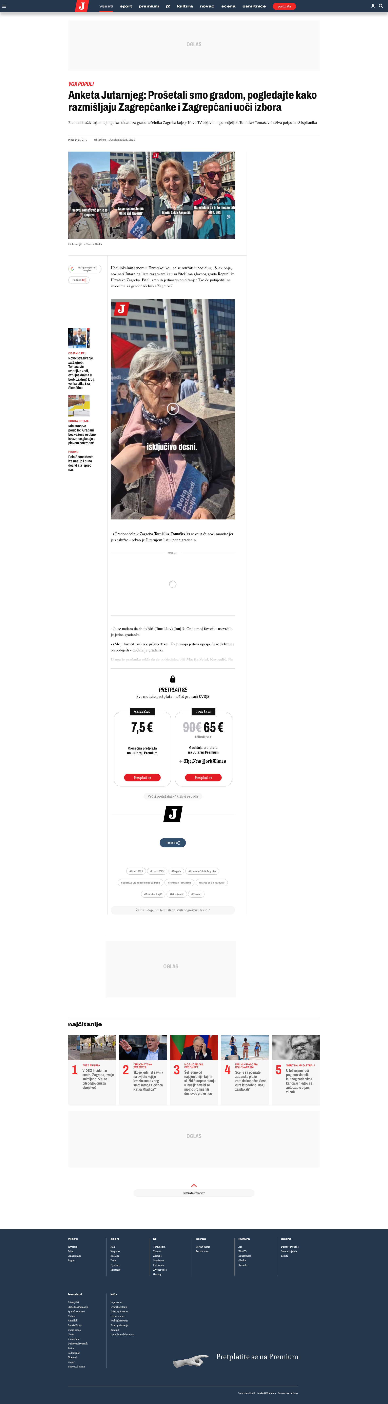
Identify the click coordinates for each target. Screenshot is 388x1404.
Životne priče (160, 1269)
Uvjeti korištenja (119, 1307)
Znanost (157, 1251)
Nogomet (115, 1251)
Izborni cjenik (118, 1316)
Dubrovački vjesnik (78, 1343)
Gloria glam (73, 1339)
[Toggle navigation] (3, 5)
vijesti (73, 1239)
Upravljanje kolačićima (122, 1334)
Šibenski (72, 1357)
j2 (154, 1239)
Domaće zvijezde (290, 1246)
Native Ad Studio (76, 1366)
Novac (207, 6)
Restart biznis (203, 1246)
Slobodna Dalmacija (78, 1307)
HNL (113, 1246)
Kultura (185, 6)
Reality (284, 1255)
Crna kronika (74, 1255)
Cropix (71, 1362)
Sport (126, 6)
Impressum (116, 1302)
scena (286, 1239)
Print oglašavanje (119, 1325)
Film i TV (242, 1251)
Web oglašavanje (119, 1320)
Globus (71, 1316)
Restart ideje (202, 1251)
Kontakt (115, 1330)
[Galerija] (151, 195)
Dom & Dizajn (75, 1325)
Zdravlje (157, 1255)
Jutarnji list (73, 1302)
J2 (168, 6)
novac (201, 1239)
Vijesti (106, 6)
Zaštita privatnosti (120, 1311)
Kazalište (243, 1265)
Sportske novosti (76, 1311)
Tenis (113, 1260)
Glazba (242, 1260)
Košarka (115, 1255)
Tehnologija (159, 1246)
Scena (228, 6)
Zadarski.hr (74, 1353)
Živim (71, 1348)
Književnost (244, 1255)
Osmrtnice (254, 6)
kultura (244, 1239)
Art (240, 1246)
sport (115, 1239)
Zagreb (71, 1260)
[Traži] (381, 6)
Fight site (115, 1265)
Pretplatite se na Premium (257, 1357)
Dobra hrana (74, 1330)
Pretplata (284, 6)
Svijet (71, 1251)
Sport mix (115, 1269)
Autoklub (73, 1320)
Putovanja (158, 1265)
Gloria (71, 1334)
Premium (149, 6)
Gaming (157, 1274)
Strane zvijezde (289, 1251)
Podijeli (77, 280)
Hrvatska (72, 1246)
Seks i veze (158, 1260)
